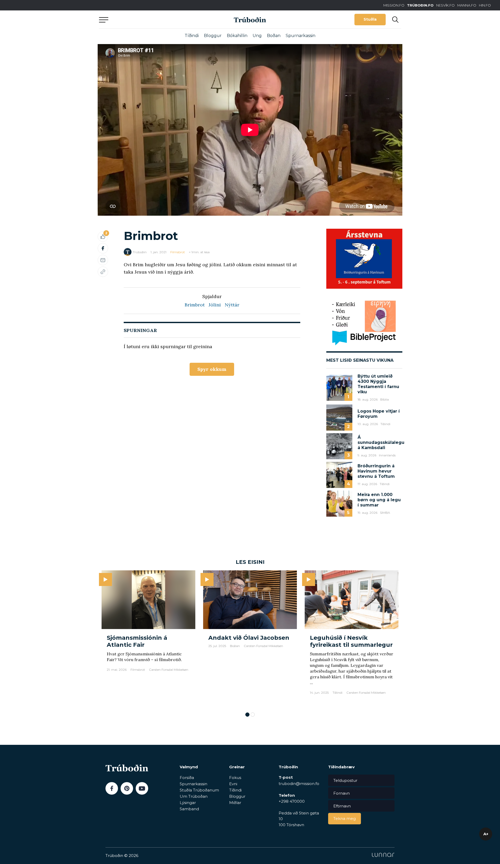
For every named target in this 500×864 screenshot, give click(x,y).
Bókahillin (237, 35)
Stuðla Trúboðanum (199, 790)
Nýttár (232, 305)
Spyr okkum (211, 369)
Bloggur (213, 35)
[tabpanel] (148, 638)
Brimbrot (195, 305)
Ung (257, 35)
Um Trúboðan (194, 796)
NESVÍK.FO (445, 5)
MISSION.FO (393, 5)
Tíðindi (192, 35)
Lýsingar (188, 802)
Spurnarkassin (300, 35)
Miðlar (235, 802)
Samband (189, 808)
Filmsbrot (177, 252)
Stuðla (370, 19)
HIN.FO (485, 5)
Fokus (235, 777)
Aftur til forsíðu (147, 19)
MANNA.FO (466, 5)
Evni (233, 783)
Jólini (215, 305)
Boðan (273, 35)
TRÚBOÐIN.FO (420, 5)
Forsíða (187, 777)
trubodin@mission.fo (299, 783)
